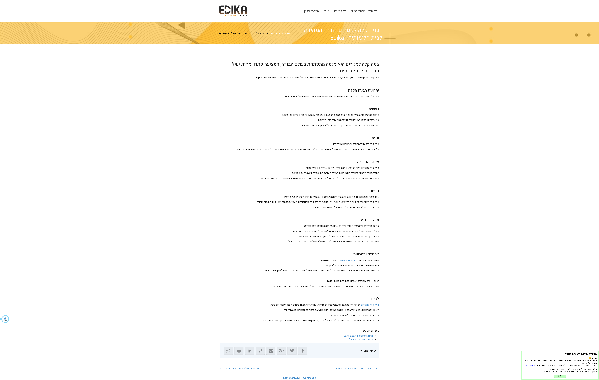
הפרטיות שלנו (308, 378)
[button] (4, 319)
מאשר (560, 376)
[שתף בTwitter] (292, 351)
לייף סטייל (340, 11)
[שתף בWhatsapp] (228, 351)
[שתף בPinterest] (260, 351)
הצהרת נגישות (291, 378)
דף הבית (372, 11)
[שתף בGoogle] (281, 351)
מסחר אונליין (311, 11)
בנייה (326, 11)
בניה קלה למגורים (346, 260)
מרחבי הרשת (357, 11)
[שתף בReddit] (238, 351)
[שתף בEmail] (270, 351)
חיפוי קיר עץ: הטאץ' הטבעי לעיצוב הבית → (357, 368)
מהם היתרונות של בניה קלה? (358, 336)
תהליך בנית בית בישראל (361, 339)
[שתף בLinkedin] (249, 351)
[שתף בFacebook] (302, 351)
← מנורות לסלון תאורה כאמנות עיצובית (239, 368)
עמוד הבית (284, 33)
